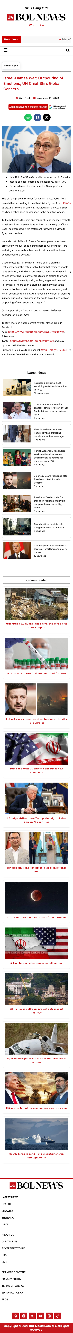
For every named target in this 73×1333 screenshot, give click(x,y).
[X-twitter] (32, 1316)
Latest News (10, 1197)
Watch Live (36, 25)
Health (6, 1204)
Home (7, 65)
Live (4, 1261)
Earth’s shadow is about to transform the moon (36, 917)
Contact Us (9, 1241)
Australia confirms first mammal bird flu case (36, 673)
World (15, 65)
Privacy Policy (11, 1278)
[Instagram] (49, 1316)
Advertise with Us (13, 1248)
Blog (5, 1299)
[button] (28, 117)
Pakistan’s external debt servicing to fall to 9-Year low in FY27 (50, 386)
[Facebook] (23, 1316)
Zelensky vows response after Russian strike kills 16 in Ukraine (51, 479)
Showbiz (7, 1210)
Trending (8, 1217)
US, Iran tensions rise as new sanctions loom (36, 963)
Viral (5, 1224)
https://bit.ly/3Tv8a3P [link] (54, 350)
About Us (8, 1234)
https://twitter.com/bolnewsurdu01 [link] (32, 340)
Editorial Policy (13, 1292)
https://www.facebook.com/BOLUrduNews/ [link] (36, 331)
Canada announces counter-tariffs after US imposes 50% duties (50, 549)
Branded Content (13, 1272)
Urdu (5, 1255)
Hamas (66, 203)
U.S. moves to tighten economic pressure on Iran (36, 1108)
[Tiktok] (57, 1316)
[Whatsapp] (15, 1316)
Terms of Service (13, 1285)
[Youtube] (40, 1316)
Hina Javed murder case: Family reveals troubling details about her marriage (49, 433)
